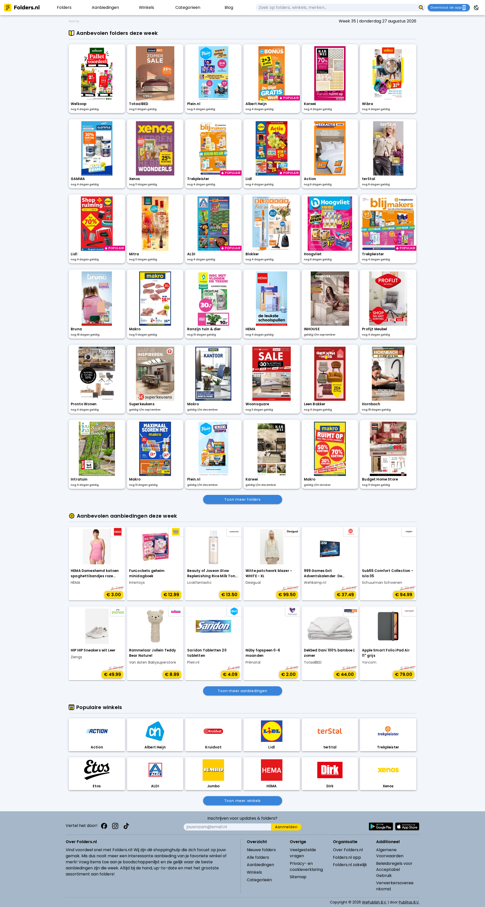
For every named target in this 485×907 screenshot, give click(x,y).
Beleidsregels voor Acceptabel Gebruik (394, 869)
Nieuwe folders (261, 850)
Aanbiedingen (260, 865)
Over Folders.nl (348, 850)
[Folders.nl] (21, 7)
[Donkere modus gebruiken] (476, 7)
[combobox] (336, 8)
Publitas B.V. (409, 902)
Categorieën (259, 880)
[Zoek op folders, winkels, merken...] (421, 7)
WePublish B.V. (374, 902)
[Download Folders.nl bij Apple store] (407, 826)
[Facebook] (104, 825)
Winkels (254, 872)
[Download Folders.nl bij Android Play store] (381, 826)
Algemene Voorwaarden (389, 853)
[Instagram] (115, 825)
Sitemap (298, 877)
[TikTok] (126, 825)
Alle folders (258, 857)
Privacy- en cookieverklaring (306, 866)
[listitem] (64, 8)
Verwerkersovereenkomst (395, 886)
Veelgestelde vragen (303, 853)
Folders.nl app (347, 857)
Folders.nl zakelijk (350, 865)
